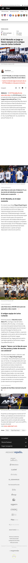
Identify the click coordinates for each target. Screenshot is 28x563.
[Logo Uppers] (14, 504)
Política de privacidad (14, 538)
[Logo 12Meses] (14, 515)
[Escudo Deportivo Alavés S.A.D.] (10, 15)
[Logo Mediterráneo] (14, 529)
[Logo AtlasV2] (14, 519)
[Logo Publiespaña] (14, 525)
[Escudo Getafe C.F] (21, 15)
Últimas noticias (4, 11)
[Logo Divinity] (14, 474)
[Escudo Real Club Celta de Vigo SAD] (7, 15)
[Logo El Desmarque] (14, 479)
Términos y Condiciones (14, 536)
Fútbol (8, 8)
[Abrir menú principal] (26, 8)
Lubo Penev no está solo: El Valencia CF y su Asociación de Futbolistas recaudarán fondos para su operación (13, 192)
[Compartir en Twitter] (19, 88)
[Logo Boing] (14, 489)
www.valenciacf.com (10, 426)
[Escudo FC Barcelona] (18, 15)
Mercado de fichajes (14, 11)
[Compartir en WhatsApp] (16, 88)
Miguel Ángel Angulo (15, 430)
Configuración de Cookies (14, 540)
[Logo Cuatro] (14, 469)
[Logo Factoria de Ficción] (14, 484)
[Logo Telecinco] (14, 464)
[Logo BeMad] (14, 499)
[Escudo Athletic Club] (2, 15)
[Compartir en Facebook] (25, 88)
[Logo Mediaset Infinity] (14, 459)
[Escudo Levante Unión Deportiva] (24, 15)
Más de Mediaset (6, 442)
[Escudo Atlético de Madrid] (5, 15)
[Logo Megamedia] (15, 550)
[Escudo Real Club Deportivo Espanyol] (16, 15)
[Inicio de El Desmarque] (2, 8)
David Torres (8, 70)
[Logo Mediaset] (14, 453)
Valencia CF (4, 20)
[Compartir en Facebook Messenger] (22, 88)
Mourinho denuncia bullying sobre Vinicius (11, 5)
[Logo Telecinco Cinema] (14, 509)
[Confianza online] (14, 557)
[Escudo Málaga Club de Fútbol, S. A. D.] (27, 15)
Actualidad (4, 438)
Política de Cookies (14, 542)
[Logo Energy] (14, 494)
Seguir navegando (6, 446)
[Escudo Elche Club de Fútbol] (13, 15)
